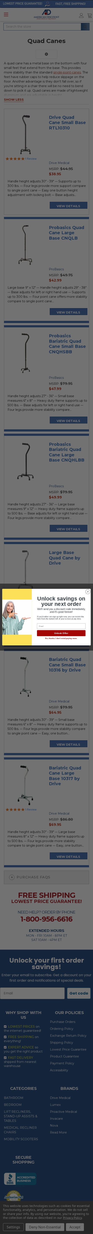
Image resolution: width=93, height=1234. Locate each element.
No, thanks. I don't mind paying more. (61, 638)
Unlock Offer (61, 633)
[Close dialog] (88, 592)
